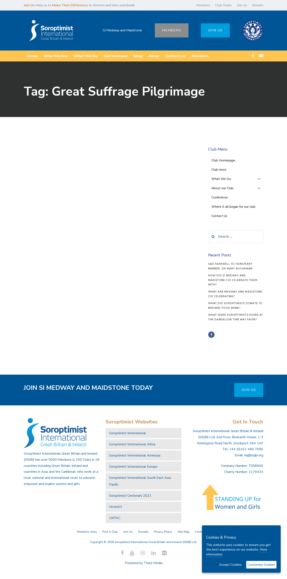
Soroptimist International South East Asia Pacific (140, 481)
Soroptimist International (127, 433)
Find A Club (110, 532)
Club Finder (223, 5)
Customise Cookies (261, 565)
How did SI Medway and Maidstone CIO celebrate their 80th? (233, 280)
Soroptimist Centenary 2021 (130, 495)
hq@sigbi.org (253, 455)
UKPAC (114, 518)
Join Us (242, 5)
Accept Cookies (230, 565)
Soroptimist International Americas (135, 455)
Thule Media (153, 563)
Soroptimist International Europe (133, 466)
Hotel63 (115, 506)
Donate (257, 5)
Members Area (87, 532)
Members (203, 5)
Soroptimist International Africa (132, 444)
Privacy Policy (163, 532)
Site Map (183, 532)
